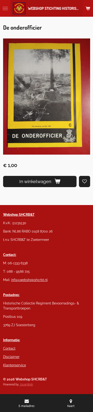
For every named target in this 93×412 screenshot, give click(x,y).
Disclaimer (11, 357)
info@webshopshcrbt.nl (29, 280)
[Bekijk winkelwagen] (88, 8)
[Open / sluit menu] (5, 8)
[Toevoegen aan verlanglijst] (84, 181)
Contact (9, 348)
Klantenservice (14, 365)
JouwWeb (26, 384)
